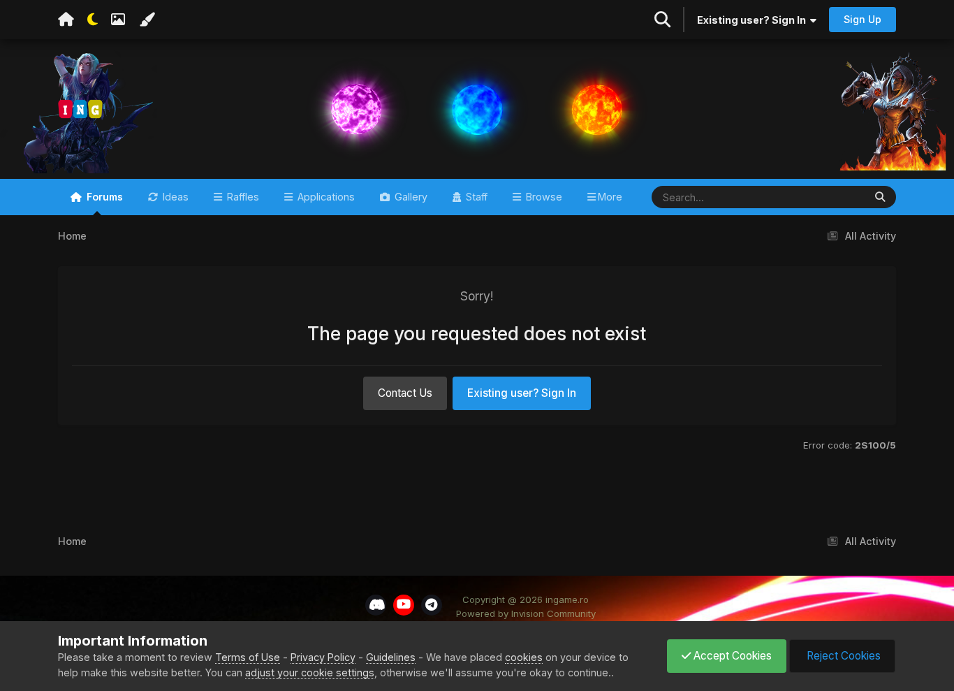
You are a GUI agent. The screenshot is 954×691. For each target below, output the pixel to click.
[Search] (880, 197)
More (610, 197)
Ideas (174, 197)
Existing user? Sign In (753, 20)
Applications (325, 197)
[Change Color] (146, 19)
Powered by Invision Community (526, 613)
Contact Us (405, 393)
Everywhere (817, 196)
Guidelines (391, 657)
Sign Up (862, 19)
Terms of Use (247, 657)
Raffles (241, 197)
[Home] (66, 19)
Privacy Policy (323, 657)
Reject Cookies (842, 655)
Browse (542, 197)
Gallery (409, 197)
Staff (475, 197)
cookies (524, 657)
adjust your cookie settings (309, 672)
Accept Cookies (731, 655)
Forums (103, 197)
